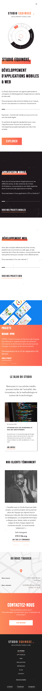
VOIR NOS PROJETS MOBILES (14, 210)
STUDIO (20, 13)
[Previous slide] (4, 363)
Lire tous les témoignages (21, 540)
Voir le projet (7, 358)
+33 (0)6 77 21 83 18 (34, 587)
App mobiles (21, 655)
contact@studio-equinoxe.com (31, 585)
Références (21, 666)
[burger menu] (36, 4)
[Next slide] (13, 363)
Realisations (21, 662)
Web (21, 658)
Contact (21, 674)
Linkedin (10, 686)
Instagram (31, 686)
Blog (21, 670)
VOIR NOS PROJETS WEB (12, 276)
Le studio (21, 651)
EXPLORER (12, 141)
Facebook (20, 686)
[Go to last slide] (16, 545)
